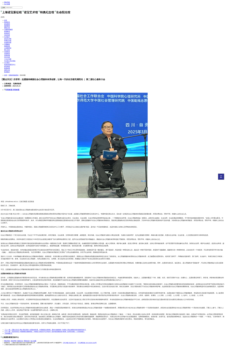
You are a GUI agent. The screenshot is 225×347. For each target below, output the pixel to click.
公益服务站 (7, 48)
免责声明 (13, 341)
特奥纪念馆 (7, 40)
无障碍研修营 (8, 29)
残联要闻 (7, 26)
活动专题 (7, 35)
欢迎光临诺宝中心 (9, 64)
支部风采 (7, 51)
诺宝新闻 (7, 24)
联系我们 (7, 72)
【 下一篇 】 (44, 331)
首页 (5, 20)
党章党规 (7, 55)
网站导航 (7, 2)
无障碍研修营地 (13, 75)
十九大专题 (7, 59)
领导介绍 (7, 70)
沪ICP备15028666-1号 (69, 342)
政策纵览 (7, 31)
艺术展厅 (7, 37)
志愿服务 (7, 44)
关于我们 (7, 62)
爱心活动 (7, 50)
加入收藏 (7, 4)
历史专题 (7, 57)
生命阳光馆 (7, 42)
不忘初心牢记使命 (9, 61)
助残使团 (7, 46)
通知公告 (7, 27)
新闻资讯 (7, 22)
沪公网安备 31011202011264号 (87, 342)
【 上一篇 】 (45, 329)
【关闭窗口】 (8, 333)
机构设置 (7, 68)
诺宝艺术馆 (7, 39)
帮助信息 (27, 341)
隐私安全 (20, 341)
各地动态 (7, 33)
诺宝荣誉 (7, 66)
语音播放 (221, 176)
